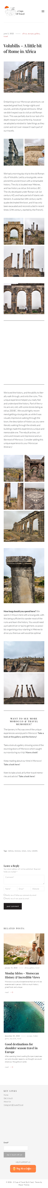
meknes (10, 851)
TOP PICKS (13, 1038)
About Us (7, 1101)
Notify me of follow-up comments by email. (21, 895)
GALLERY (37, 33)
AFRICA (24, 33)
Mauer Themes (24, 1185)
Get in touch (8, 1098)
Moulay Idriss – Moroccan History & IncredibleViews (22, 975)
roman (24, 851)
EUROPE (30, 33)
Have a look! (32, 752)
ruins (29, 851)
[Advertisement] (24, 352)
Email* (6, 1142)
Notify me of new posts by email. (18, 898)
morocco (18, 851)
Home (6, 1095)
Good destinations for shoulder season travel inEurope (21, 1048)
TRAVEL (6, 36)
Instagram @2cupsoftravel (13, 1105)
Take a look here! (12, 764)
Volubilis (35, 851)
